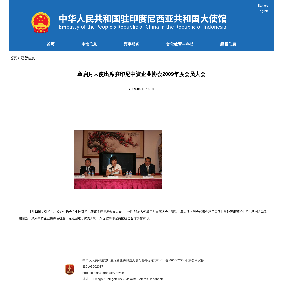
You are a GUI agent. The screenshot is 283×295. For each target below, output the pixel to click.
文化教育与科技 (180, 44)
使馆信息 (89, 44)
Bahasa (263, 5)
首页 (51, 44)
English (263, 11)
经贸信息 (228, 44)
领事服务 (132, 44)
